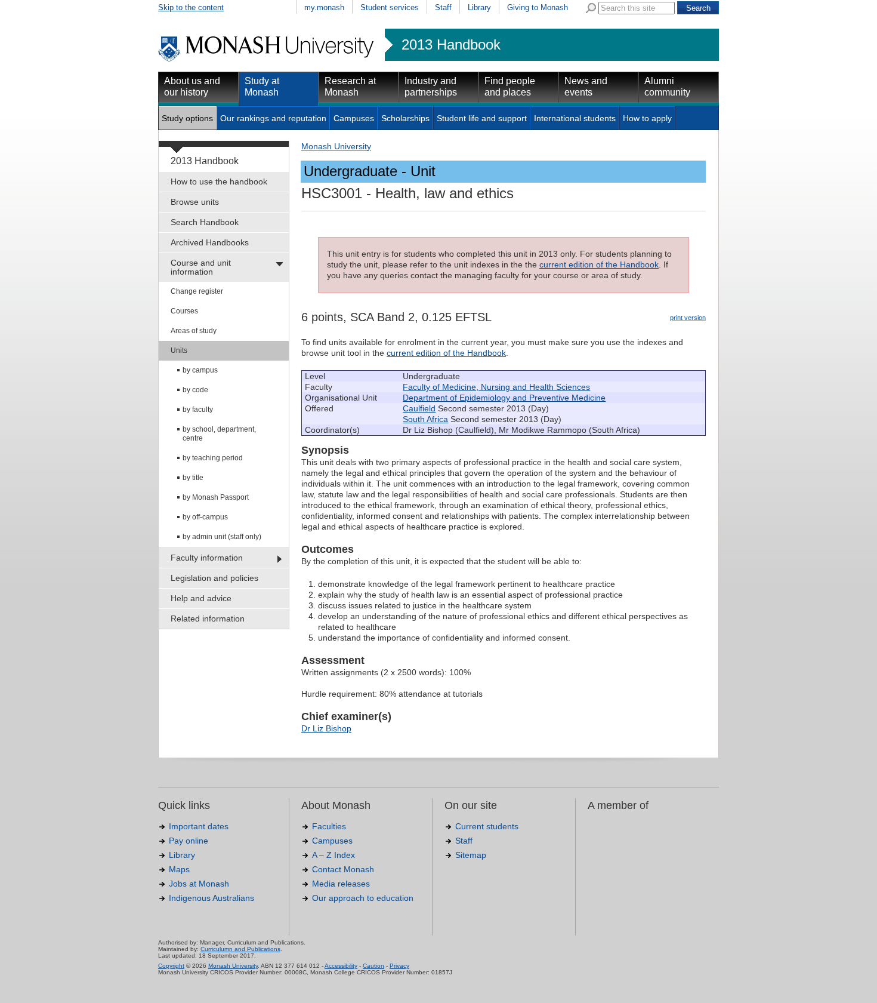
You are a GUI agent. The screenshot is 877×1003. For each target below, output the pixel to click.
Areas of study (194, 331)
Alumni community (667, 86)
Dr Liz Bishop (326, 728)
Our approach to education (362, 898)
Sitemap (470, 855)
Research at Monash (350, 86)
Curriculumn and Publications (240, 949)
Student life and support (482, 118)
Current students (486, 826)
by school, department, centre (219, 433)
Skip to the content (191, 7)
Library (479, 7)
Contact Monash (343, 869)
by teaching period (213, 458)
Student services (389, 7)
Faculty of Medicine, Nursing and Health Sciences (496, 387)
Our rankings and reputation (273, 118)
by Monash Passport (216, 497)
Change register (197, 291)
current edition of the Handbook (599, 264)
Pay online (188, 840)
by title (193, 477)
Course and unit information (201, 267)
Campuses (353, 118)
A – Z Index (333, 855)
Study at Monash (262, 86)
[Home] (267, 59)
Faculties (329, 826)
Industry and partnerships (430, 86)
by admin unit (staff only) (222, 537)
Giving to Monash (537, 7)
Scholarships (405, 118)
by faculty (198, 409)
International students (575, 118)
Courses (184, 311)
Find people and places (509, 86)
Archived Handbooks (210, 242)
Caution (373, 965)
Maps (179, 869)
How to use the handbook (219, 181)
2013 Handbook (451, 44)
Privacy (399, 965)
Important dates (198, 826)
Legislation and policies (214, 578)
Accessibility (341, 965)
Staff (443, 7)
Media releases (341, 883)
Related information (208, 618)
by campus (200, 370)
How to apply (647, 118)
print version (688, 317)
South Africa (425, 419)
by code (195, 390)
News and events (585, 86)
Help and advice (201, 598)
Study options (187, 118)
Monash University (336, 146)
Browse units (195, 202)
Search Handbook (205, 222)
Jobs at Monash (199, 883)
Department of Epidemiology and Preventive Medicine (504, 397)
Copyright (171, 965)
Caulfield (419, 408)
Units (179, 350)
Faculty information (207, 557)
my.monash (324, 7)
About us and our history (192, 86)
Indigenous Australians (211, 898)
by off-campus (205, 517)
